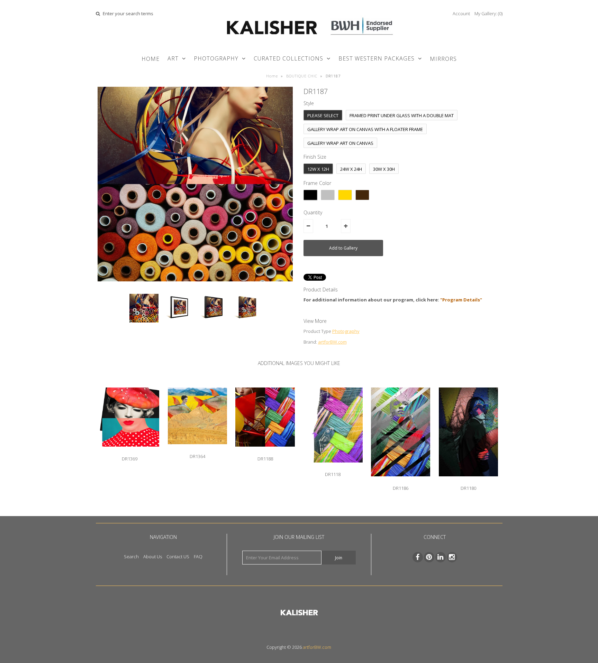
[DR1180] (468, 481)
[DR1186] (400, 481)
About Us (152, 556)
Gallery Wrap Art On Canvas (340, 143)
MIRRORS (443, 59)
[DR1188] (265, 452)
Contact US (177, 556)
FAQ (198, 556)
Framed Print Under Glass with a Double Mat (402, 115)
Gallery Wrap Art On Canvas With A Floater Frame (365, 129)
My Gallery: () (488, 13)
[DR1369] (129, 452)
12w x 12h (318, 169)
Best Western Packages (376, 58)
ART (173, 58)
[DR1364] (197, 449)
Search (131, 556)
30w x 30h (384, 169)
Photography (346, 331)
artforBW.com (332, 342)
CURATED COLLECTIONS (288, 58)
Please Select (322, 115)
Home (151, 59)
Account (461, 13)
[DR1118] (332, 468)
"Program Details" (461, 300)
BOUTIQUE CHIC (301, 75)
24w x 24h (351, 169)
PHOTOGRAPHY (216, 58)
